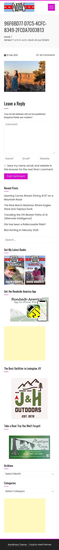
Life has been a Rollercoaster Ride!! (25, 224)
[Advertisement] (24, 343)
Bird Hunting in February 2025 (21, 230)
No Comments (47, 55)
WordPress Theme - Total (21, 544)
